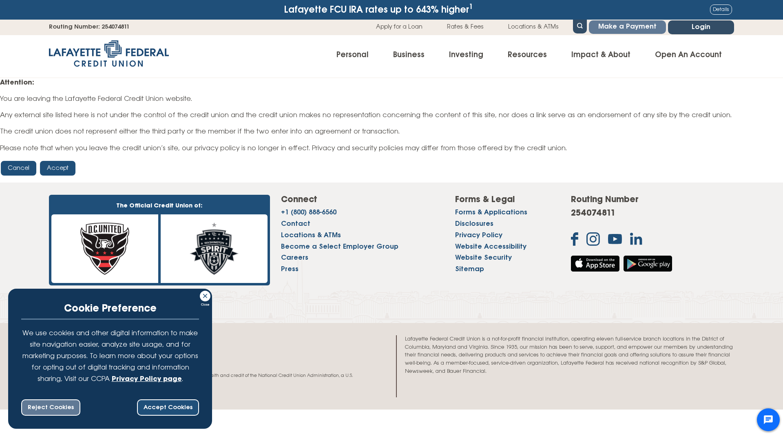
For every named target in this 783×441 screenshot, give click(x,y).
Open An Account (688, 55)
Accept (58, 168)
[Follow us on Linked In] (636, 241)
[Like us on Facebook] (574, 240)
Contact (295, 224)
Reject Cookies (51, 407)
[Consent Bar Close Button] (205, 294)
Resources (527, 55)
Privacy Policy (478, 235)
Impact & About (600, 55)
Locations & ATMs (533, 27)
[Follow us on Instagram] (593, 240)
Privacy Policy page (147, 379)
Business (409, 55)
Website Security (483, 258)
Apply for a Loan (399, 27)
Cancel (18, 168)
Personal (352, 55)
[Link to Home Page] (109, 56)
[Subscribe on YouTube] (615, 241)
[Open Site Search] (580, 25)
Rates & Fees (465, 27)
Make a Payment (627, 27)
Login (701, 27)
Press (290, 269)
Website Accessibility (490, 247)
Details (721, 10)
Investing (466, 55)
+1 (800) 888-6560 (308, 212)
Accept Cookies (168, 407)
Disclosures (474, 224)
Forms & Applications (491, 212)
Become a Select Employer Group (339, 247)
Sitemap (469, 269)
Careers (294, 258)
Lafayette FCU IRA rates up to (378, 9)
